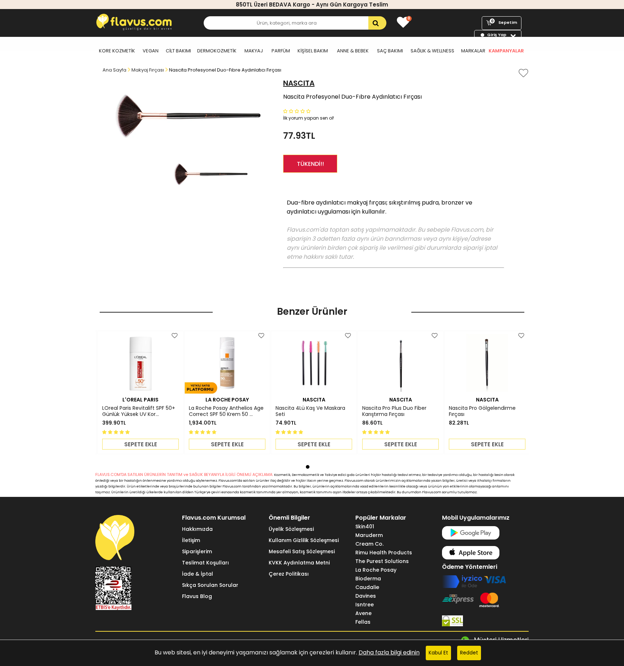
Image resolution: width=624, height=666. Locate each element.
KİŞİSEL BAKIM (313, 50)
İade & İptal (197, 573)
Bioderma (368, 578)
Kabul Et (438, 652)
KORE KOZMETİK (117, 50)
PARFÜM (281, 50)
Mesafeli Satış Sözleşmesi (302, 551)
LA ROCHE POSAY (227, 399)
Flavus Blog (197, 596)
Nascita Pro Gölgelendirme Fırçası (482, 411)
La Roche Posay (375, 569)
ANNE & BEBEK (353, 50)
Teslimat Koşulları (205, 562)
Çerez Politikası (289, 573)
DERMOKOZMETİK (217, 50)
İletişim (191, 540)
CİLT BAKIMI (178, 50)
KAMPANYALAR (506, 50)
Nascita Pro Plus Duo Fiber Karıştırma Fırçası (394, 411)
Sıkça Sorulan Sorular (210, 585)
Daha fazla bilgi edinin (389, 652)
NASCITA (299, 83)
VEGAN (151, 50)
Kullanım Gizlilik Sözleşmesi (304, 540)
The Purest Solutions (382, 561)
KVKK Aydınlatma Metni (299, 562)
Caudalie (367, 587)
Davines (365, 596)
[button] (297, 111)
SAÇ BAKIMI (390, 50)
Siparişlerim (197, 551)
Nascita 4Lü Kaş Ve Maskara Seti (310, 411)
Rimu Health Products (383, 552)
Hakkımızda (197, 529)
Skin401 (364, 526)
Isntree (364, 604)
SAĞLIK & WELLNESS (432, 50)
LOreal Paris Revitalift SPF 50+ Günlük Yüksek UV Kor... (138, 411)
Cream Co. (369, 543)
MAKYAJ (253, 50)
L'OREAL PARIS (140, 399)
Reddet (469, 652)
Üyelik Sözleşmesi (291, 529)
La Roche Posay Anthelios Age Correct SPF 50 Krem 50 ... (226, 411)
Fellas (362, 622)
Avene (363, 613)
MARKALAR (473, 50)
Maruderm (369, 535)
